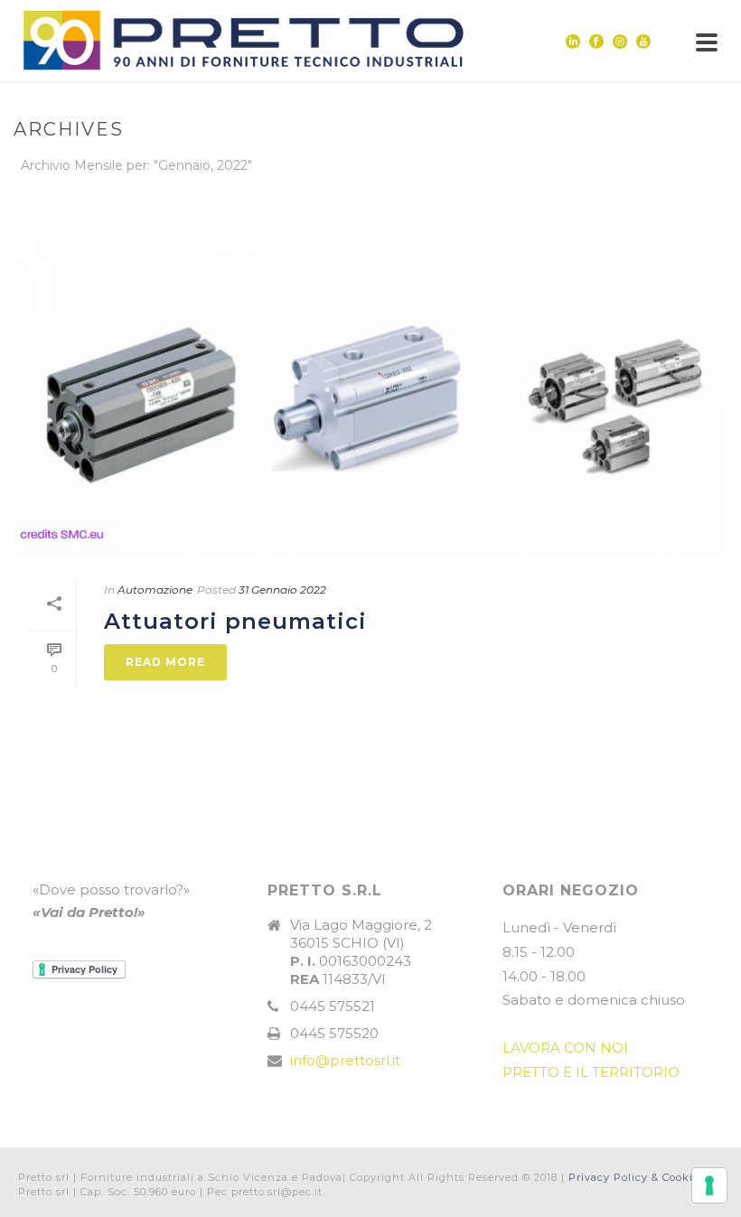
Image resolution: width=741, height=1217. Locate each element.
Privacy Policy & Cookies (636, 1177)
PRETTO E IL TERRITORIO (591, 1072)
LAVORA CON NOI (565, 1047)
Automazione (154, 589)
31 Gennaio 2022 (282, 589)
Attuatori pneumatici (235, 621)
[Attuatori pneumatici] (370, 398)
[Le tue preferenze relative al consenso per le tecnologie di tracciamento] (709, 1185)
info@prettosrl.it (345, 1061)
